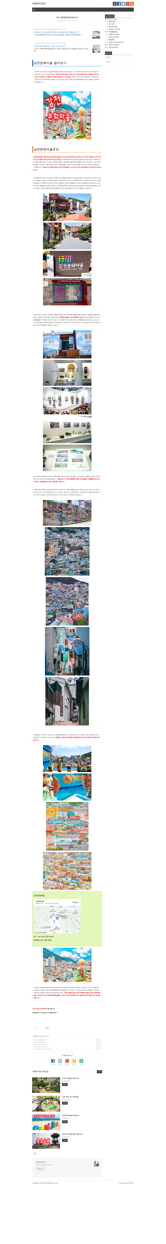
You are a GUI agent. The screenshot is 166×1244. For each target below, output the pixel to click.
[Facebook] (119, 3)
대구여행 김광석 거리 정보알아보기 (42, 1049)
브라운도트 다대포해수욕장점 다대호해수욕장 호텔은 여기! (56, 32)
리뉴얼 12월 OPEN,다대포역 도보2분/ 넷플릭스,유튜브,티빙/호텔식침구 (58, 35)
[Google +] (127, 3)
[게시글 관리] (40, 1028)
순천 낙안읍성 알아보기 (39, 1040)
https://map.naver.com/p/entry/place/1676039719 (48, 43)
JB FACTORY (130, 1183)
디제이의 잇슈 (38, 3)
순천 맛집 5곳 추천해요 (39, 1042)
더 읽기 (65, 1084)
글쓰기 (109, 62)
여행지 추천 (62, 21)
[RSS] (132, 3)
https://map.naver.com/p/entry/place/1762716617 (48, 29)
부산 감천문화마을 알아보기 (67, 17)
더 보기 (99, 1071)
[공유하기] (38, 1028)
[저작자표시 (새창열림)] (52, 1028)
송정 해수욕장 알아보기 (39, 1044)
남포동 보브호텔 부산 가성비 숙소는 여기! (50, 46)
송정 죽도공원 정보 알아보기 (40, 1046)
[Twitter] (123, 3)
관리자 (109, 57)
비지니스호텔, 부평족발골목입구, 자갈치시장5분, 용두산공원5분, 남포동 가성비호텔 (61, 50)
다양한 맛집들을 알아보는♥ (43, 1165)
